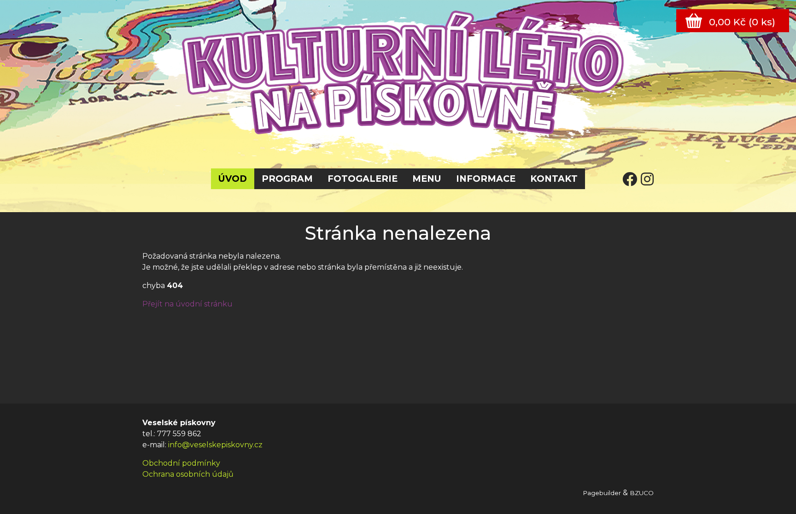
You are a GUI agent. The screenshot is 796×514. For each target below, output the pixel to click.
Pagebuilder (602, 493)
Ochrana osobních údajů (188, 474)
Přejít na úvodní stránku (187, 304)
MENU (426, 178)
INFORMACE (485, 178)
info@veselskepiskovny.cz (215, 444)
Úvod (232, 178)
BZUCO (642, 493)
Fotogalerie (363, 178)
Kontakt (554, 178)
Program (287, 178)
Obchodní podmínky (181, 463)
